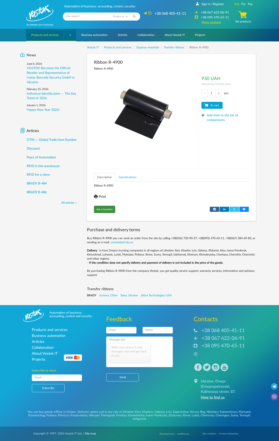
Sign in (205, 4)
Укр (250, 4)
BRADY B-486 (37, 192)
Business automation (94, 35)
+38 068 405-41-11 (223, 330)
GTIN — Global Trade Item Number (52, 139)
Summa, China (108, 295)
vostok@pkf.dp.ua (121, 242)
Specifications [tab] (127, 177)
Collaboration (145, 35)
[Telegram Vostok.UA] (274, 386)
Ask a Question (104, 209)
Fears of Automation (41, 157)
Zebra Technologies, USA (156, 295)
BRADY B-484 (37, 183)
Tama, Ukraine (129, 295)
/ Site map (89, 433)
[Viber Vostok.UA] (274, 396)
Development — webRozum (174, 434)
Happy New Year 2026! (43, 109)
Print (102, 196)
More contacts (211, 22)
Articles (122, 35)
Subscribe (48, 388)
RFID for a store (38, 174)
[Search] (134, 16)
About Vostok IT (175, 35)
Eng (236, 4)
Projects (200, 35)
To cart (214, 105)
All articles (67, 202)
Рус (243, 4)
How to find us (213, 397)
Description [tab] (104, 177)
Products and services (45, 35)
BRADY (91, 295)
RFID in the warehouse (43, 166)
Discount (33, 148)
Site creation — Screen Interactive (220, 433)
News (31, 55)
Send (122, 377)
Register (218, 4)
